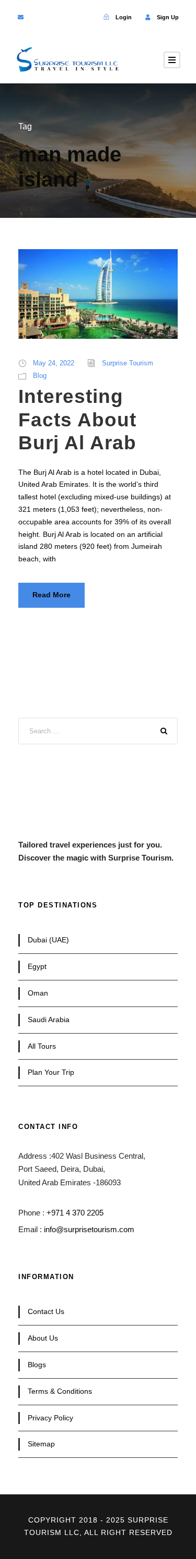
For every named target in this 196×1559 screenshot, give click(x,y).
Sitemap (41, 1444)
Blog (40, 375)
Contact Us (46, 1311)
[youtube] (71, 17)
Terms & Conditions (60, 1391)
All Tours (42, 1046)
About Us (43, 1338)
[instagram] (87, 17)
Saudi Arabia (49, 1019)
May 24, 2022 (53, 363)
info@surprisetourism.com (89, 1229)
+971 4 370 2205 (75, 1212)
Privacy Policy (50, 1418)
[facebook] (37, 17)
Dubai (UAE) (48, 940)
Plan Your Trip (51, 1072)
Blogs (37, 1364)
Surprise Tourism (127, 363)
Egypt (37, 966)
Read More (51, 595)
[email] (21, 17)
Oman (38, 993)
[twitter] (54, 17)
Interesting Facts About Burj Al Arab (77, 419)
